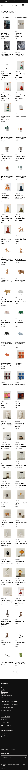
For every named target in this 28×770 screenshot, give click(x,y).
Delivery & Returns (6, 737)
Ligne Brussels (15, 764)
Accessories (4, 691)
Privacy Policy (5, 735)
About (2, 697)
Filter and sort (5, 17)
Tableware (4, 693)
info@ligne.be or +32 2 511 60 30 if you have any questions (14, 1)
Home (2, 686)
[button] (2, 6)
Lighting (3, 690)
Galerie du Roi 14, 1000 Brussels (9, 704)
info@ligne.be (4, 719)
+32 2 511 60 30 (5, 717)
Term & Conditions (6, 733)
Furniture (3, 688)
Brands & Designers (6, 695)
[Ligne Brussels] (14, 5)
